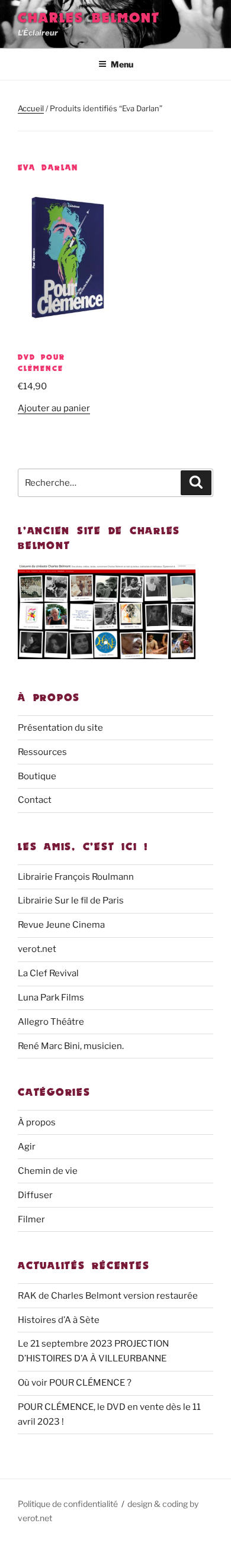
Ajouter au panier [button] (54, 408)
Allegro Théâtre (51, 1021)
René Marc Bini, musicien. (71, 1046)
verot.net (37, 949)
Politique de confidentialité (68, 1504)
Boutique (37, 776)
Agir (27, 1146)
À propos (37, 1122)
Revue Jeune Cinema (61, 924)
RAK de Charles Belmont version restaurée (108, 1295)
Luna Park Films (51, 997)
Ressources (42, 752)
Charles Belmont (89, 17)
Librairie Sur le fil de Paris (71, 900)
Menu (122, 64)
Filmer (31, 1219)
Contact (35, 800)
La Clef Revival (48, 973)
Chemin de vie (48, 1171)
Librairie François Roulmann (76, 877)
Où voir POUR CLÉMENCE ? (74, 1382)
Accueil (31, 108)
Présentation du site (60, 727)
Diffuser (35, 1195)
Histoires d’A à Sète (59, 1320)
